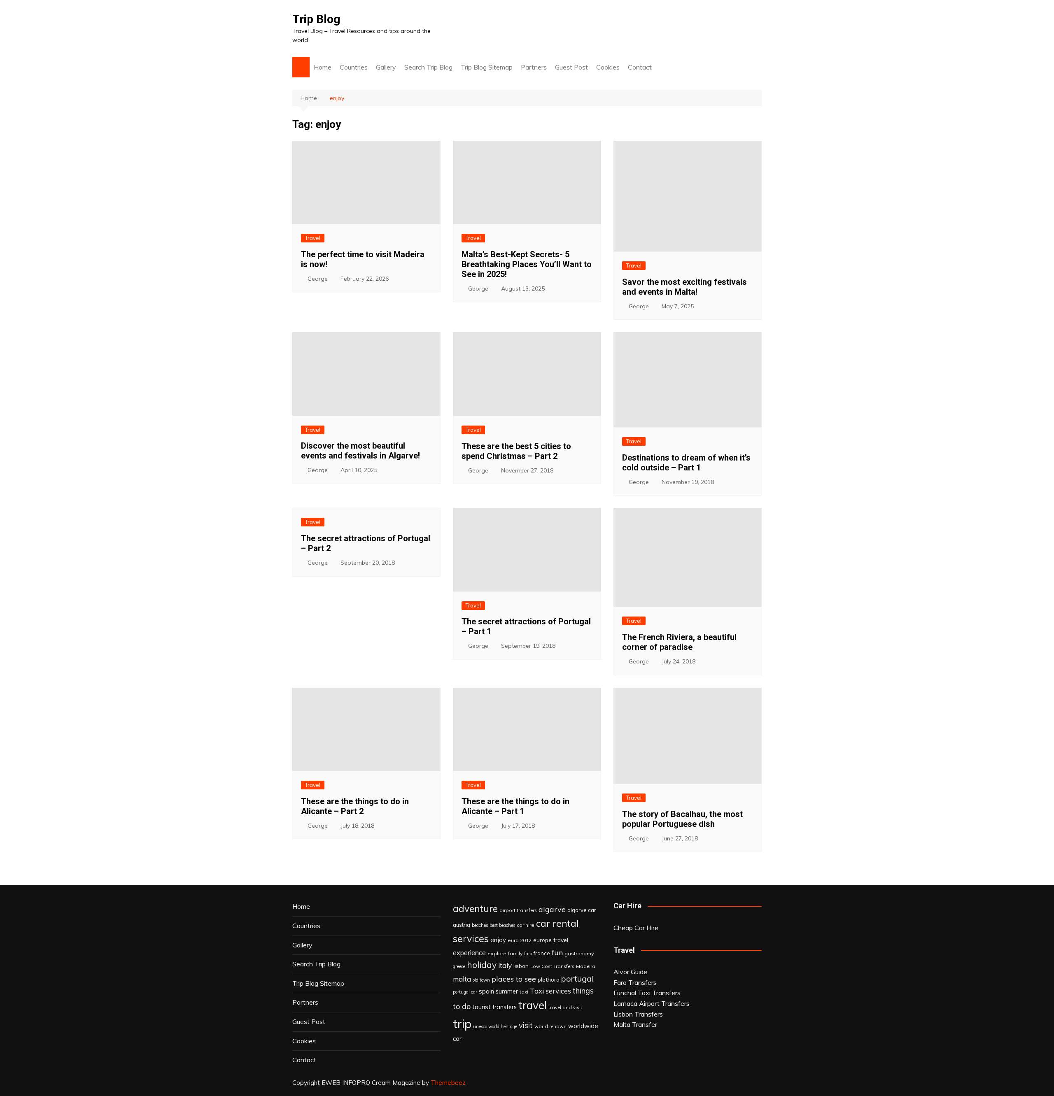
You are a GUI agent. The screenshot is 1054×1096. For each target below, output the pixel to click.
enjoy (498, 940)
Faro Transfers (635, 982)
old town (481, 980)
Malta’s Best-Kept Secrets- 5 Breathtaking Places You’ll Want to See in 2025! (527, 264)
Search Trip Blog (428, 67)
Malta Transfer (635, 1024)
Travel (312, 238)
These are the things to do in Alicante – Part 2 (355, 806)
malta (462, 979)
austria (461, 924)
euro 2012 (520, 940)
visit (526, 1025)
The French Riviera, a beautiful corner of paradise (679, 642)
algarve (552, 909)
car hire (525, 925)
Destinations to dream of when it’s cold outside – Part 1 (686, 462)
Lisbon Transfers (638, 1014)
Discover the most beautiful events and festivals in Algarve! (360, 451)
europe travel (550, 939)
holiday (482, 964)
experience (469, 953)
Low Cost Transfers (552, 966)
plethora (549, 979)
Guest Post (571, 67)
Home (322, 67)
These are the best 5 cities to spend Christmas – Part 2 (516, 451)
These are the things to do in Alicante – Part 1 (515, 806)
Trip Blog (316, 19)
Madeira (585, 966)
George (318, 278)
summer (507, 991)
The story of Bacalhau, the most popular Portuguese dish (682, 819)
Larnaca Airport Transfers (651, 1003)
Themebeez (448, 1083)
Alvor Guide (630, 972)
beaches (480, 925)
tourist (481, 1007)
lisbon (521, 966)
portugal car (465, 992)
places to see (514, 978)
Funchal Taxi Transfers (647, 993)
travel (532, 1005)
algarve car (581, 910)
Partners (534, 67)
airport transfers (518, 910)
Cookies (608, 67)
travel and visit (565, 1007)
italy (505, 965)
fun (557, 952)
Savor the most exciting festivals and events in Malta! (684, 287)
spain (486, 991)
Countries (354, 67)
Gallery (386, 67)
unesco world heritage (495, 1026)
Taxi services (550, 991)
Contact (640, 67)
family (515, 953)
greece (459, 966)
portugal (577, 978)
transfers (504, 1007)
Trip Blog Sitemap (487, 67)
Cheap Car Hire (635, 928)
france (542, 953)
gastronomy (579, 953)
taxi (524, 992)
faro (528, 953)
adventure (475, 908)
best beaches (502, 925)
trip (462, 1023)
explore (496, 953)
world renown (550, 1026)
